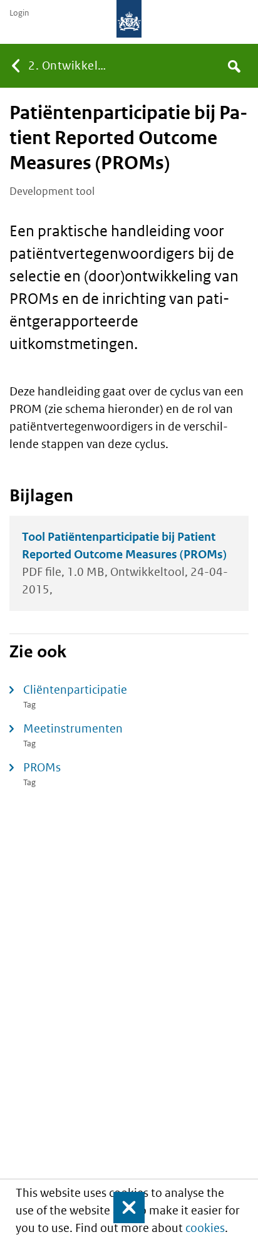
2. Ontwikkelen (69, 65)
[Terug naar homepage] (129, 19)
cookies (205, 1228)
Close (123, 1207)
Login (19, 13)
